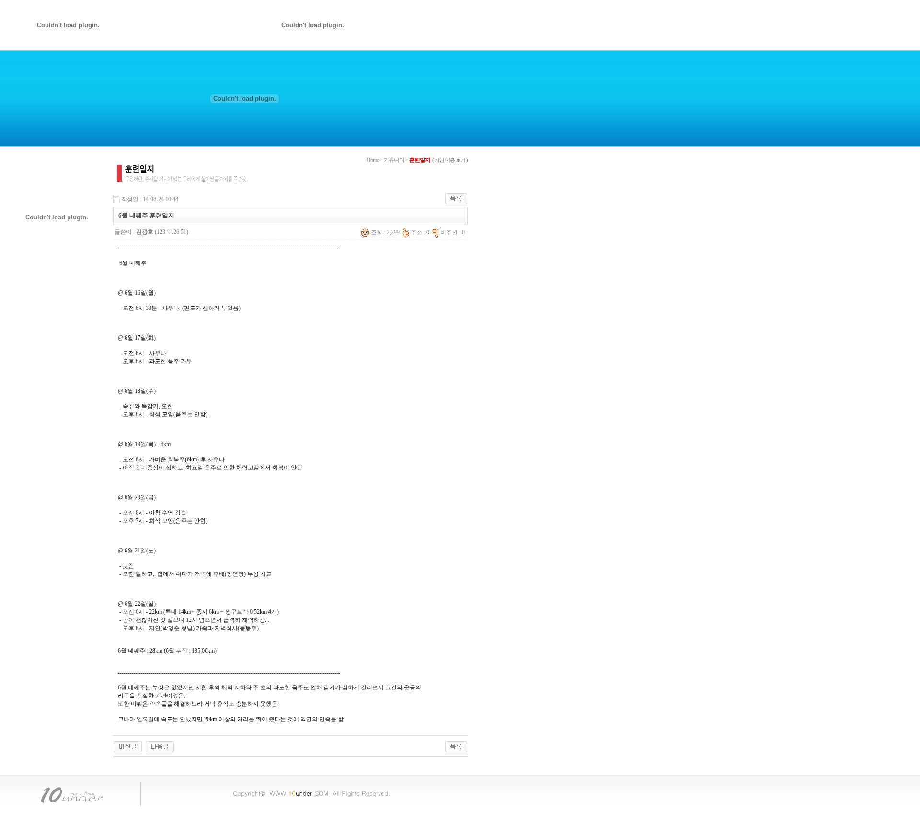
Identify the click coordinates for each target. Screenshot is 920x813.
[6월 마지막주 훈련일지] (127, 746)
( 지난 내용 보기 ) (450, 160)
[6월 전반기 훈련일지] (159, 746)
